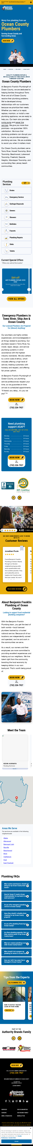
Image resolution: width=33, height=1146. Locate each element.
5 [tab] (20, 1021)
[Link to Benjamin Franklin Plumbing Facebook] (6, 1101)
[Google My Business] (27, 1101)
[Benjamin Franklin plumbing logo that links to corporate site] (7, 8)
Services (4, 1109)
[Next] (19, 498)
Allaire (6, 838)
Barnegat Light (9, 844)
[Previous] (13, 498)
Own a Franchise (6, 1116)
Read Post (8, 1010)
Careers (4, 1112)
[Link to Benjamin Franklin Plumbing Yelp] (24, 1101)
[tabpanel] (14, 1003)
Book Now (6, 41)
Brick (5, 854)
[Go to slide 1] (12, 295)
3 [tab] (15, 1021)
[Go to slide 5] (21, 295)
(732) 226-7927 (16, 407)
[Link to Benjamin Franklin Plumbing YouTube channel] (13, 1101)
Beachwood (8, 850)
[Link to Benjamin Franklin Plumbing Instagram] (16, 1101)
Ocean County (26, 69)
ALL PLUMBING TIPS (15, 982)
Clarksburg (7, 857)
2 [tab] (13, 1021)
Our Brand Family (22, 1112)
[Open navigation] (30, 8)
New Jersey (18, 69)
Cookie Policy (12, 1137)
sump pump (6, 122)
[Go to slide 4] (19, 295)
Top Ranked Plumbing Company (16, 1)
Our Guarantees (22, 1109)
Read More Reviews (14, 589)
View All (25, 183)
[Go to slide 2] (14, 295)
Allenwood (7, 841)
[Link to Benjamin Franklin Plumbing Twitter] (9, 1101)
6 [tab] (22, 1021)
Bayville (6, 847)
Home (4, 69)
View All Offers (16, 299)
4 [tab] (17, 1021)
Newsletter (21, 1116)
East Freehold (8, 863)
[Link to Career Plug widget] (20, 1101)
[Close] (31, 1128)
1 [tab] (11, 1021)
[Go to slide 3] (16, 295)
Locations (10, 69)
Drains (31, 1012)
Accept (16, 1141)
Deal (5, 860)
